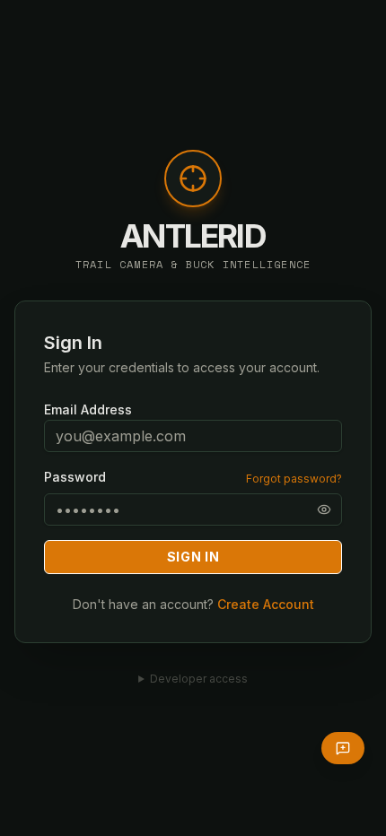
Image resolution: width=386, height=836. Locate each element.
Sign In (193, 556)
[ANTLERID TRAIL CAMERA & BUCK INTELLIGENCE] (193, 187)
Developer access (199, 678)
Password (75, 477)
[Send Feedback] (342, 748)
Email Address (88, 409)
